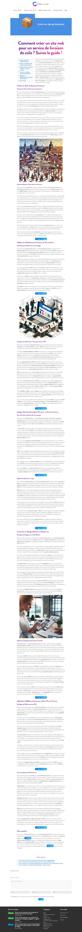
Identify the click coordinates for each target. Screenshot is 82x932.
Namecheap (32, 212)
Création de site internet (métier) (49, 915)
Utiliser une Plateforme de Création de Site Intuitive (26, 64)
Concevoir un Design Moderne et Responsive (25, 72)
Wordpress (45, 928)
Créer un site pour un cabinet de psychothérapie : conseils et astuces (35, 865)
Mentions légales (64, 917)
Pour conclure (23, 81)
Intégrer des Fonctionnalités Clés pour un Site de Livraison (26, 68)
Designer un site (47, 919)
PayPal (53, 492)
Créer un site (41, 239)
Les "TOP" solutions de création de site (50, 921)
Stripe (63, 495)
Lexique (62, 919)
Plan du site (63, 915)
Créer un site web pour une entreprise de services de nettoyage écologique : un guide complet (27, 918)
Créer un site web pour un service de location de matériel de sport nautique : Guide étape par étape (27, 925)
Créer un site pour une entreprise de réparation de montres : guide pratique (36, 862)
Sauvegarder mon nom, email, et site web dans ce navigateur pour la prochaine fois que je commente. (33, 896)
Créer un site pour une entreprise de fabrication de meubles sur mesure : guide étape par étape (41, 863)
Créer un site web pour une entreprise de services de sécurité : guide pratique (37, 860)
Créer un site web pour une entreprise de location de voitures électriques (26, 913)
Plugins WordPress (47, 924)
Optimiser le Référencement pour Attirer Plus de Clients (26, 77)
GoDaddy (23, 212)
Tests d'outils (46, 927)
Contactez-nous (64, 912)
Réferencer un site (47, 925)
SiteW (28, 838)
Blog (44, 913)
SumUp (19, 497)
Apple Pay (22, 506)
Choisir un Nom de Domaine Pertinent (24, 60)
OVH (27, 212)
